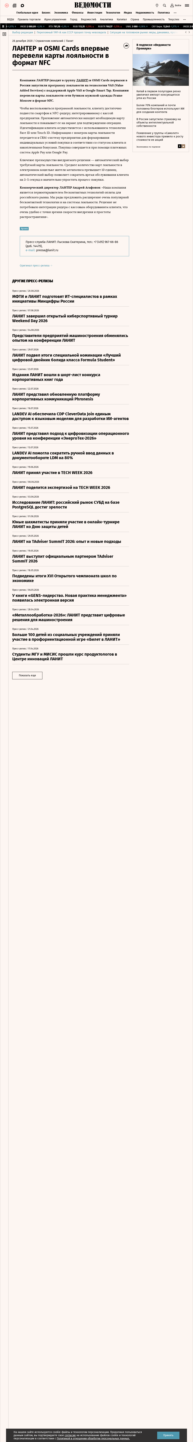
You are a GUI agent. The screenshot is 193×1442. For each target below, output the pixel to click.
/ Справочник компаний (48, 41)
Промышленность (154, 19)
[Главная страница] (92, 5)
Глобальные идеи (27, 12)
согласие (70, 1435)
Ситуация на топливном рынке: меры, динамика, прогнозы (146, 32)
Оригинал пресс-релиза (35, 265)
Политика (164, 12)
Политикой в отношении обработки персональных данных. (93, 1438)
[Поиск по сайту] (164, 5)
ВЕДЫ (10, 19)
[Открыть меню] (187, 5)
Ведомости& (88, 19)
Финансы (77, 12)
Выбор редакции (22, 32)
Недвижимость (145, 12)
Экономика (61, 12)
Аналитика (106, 19)
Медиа (128, 12)
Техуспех (173, 19)
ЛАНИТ (81, 80)
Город (73, 19)
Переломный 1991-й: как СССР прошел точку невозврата (71, 32)
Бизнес (46, 12)
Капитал (122, 19)
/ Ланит (68, 41)
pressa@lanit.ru (47, 250)
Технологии (113, 12)
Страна (135, 19)
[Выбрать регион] (157, 5)
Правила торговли (29, 19)
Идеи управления (55, 19)
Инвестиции (94, 12)
